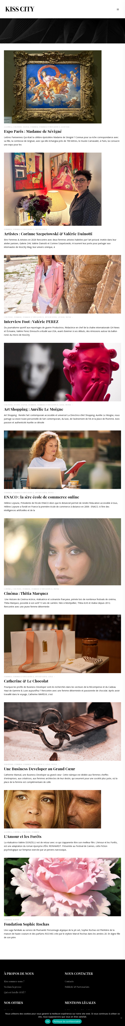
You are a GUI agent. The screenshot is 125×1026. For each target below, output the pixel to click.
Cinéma (8, 589)
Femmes (34, 127)
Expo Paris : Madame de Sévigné (33, 131)
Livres (61, 317)
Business (8, 764)
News (68, 317)
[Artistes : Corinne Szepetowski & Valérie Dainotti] (53, 188)
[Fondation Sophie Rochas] (62, 886)
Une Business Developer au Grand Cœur (40, 768)
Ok (47, 1021)
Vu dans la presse (12, 986)
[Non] (121, 1017)
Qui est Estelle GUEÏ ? (15, 992)
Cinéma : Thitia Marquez (26, 593)
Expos (26, 127)
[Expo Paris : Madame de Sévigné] (53, 86)
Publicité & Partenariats (77, 986)
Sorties (65, 127)
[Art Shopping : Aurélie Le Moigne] (62, 371)
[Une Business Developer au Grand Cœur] (62, 731)
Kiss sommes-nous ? (14, 981)
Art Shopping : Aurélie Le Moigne (33, 409)
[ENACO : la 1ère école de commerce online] (62, 459)
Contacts (69, 981)
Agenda (8, 127)
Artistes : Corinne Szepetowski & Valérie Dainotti (48, 233)
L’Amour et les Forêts (22, 836)
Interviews (41, 229)
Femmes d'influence (49, 127)
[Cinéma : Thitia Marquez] (62, 551)
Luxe (61, 404)
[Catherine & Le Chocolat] (62, 643)
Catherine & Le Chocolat (26, 680)
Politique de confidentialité (67, 1021)
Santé (16, 919)
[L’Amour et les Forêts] (52, 808)
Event (17, 404)
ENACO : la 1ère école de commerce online (41, 496)
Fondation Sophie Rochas (26, 923)
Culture (17, 127)
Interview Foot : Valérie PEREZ (31, 321)
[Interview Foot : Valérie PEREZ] (62, 283)
